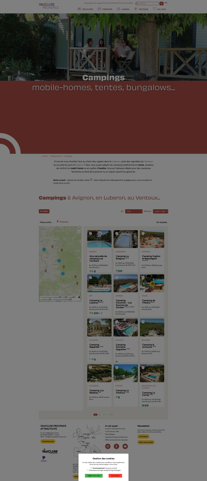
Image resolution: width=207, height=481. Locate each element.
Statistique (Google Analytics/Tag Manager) (105, 470)
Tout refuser (115, 476)
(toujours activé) (105, 468)
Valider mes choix (94, 476)
